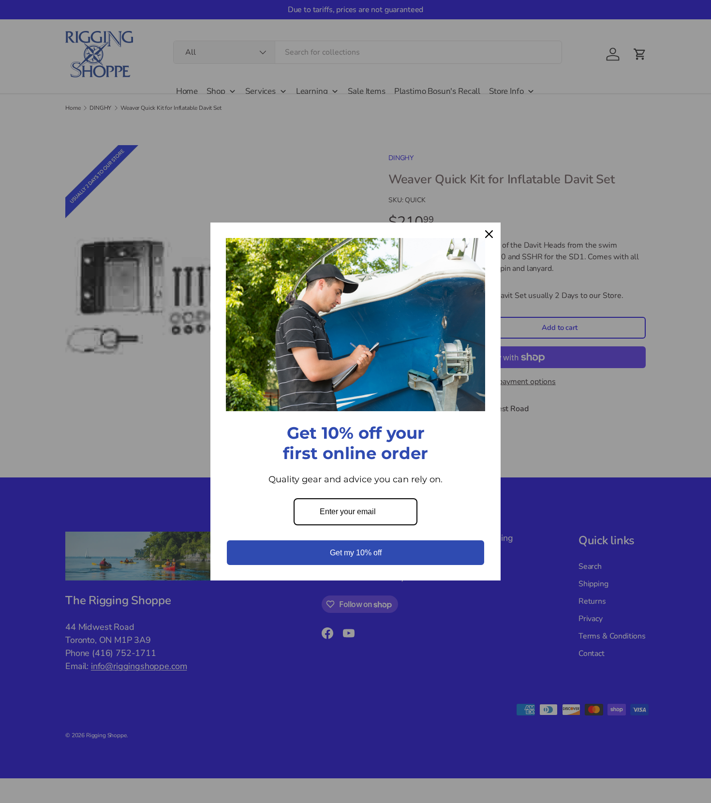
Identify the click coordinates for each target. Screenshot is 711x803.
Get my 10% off (356, 553)
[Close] (489, 234)
